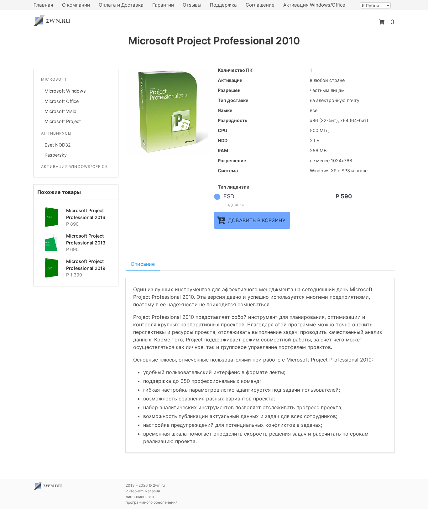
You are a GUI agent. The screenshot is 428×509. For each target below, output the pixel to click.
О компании (76, 5)
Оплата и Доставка (121, 5)
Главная (43, 5)
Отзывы (192, 5)
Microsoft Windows (65, 91)
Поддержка (223, 5)
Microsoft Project (62, 121)
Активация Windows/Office (314, 5)
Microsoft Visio (60, 111)
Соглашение (260, 5)
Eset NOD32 (57, 144)
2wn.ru (54, 20)
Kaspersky (55, 155)
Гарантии (163, 5)
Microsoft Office (61, 101)
